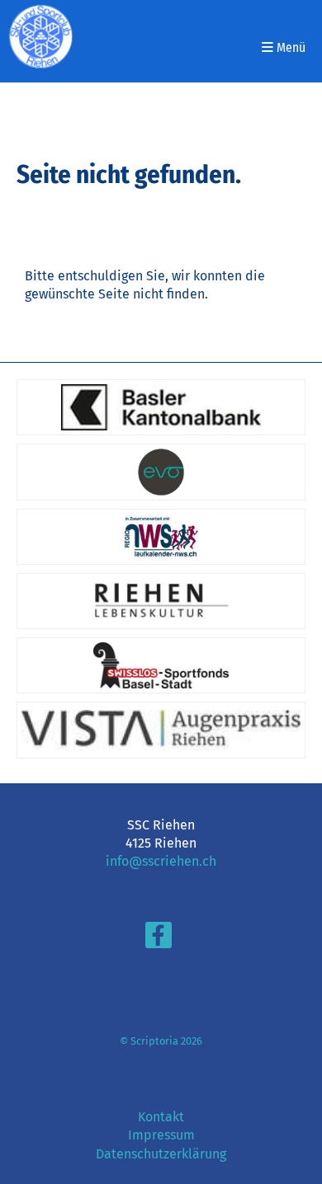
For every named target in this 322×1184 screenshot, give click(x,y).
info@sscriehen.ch (161, 861)
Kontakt (161, 1117)
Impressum (161, 1135)
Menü (289, 47)
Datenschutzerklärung (161, 1154)
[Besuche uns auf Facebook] (158, 939)
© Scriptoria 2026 (161, 1041)
